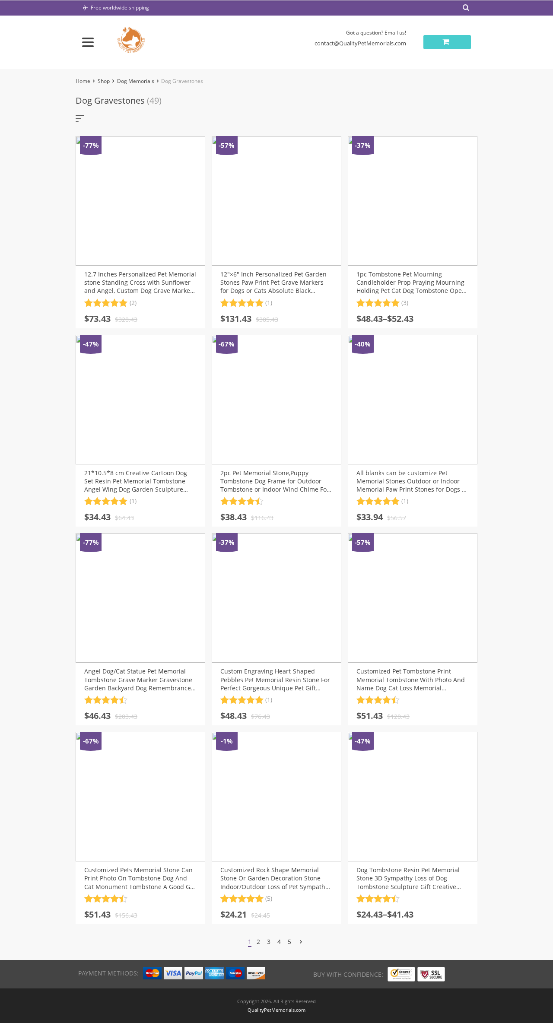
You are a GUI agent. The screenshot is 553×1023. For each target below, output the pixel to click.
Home (83, 81)
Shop (104, 81)
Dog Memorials (135, 81)
